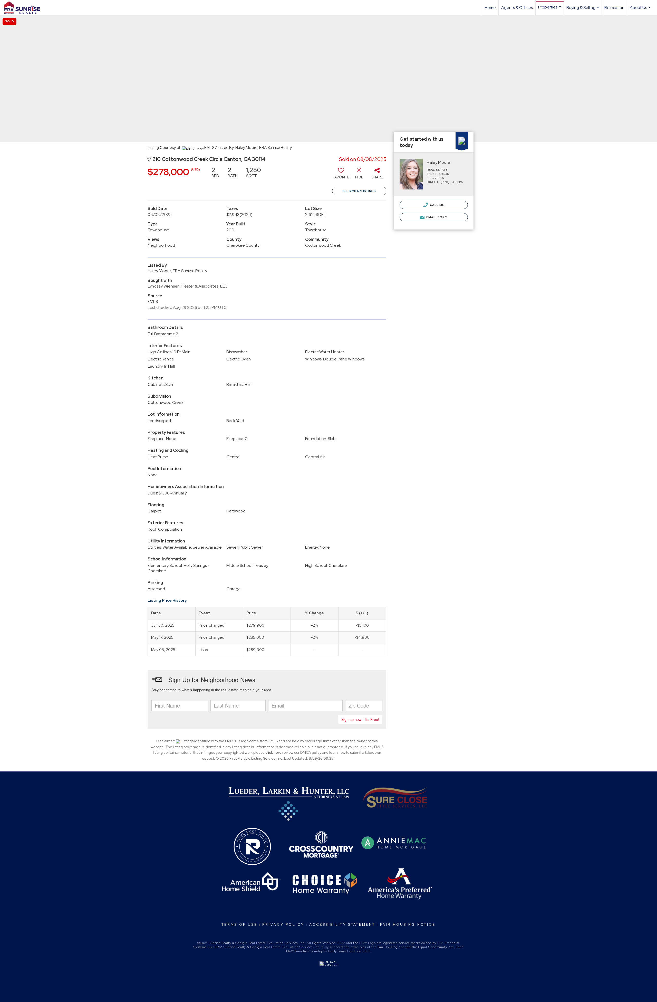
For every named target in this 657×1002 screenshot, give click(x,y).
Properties (550, 9)
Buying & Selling (583, 10)
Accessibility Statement (342, 924)
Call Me (437, 205)
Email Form (437, 217)
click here (273, 752)
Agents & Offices (517, 7)
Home (490, 7)
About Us (641, 10)
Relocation (614, 7)
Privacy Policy (283, 924)
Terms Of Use (239, 924)
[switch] (341, 175)
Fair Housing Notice (408, 924)
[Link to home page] (24, 7)
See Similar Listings (359, 191)
